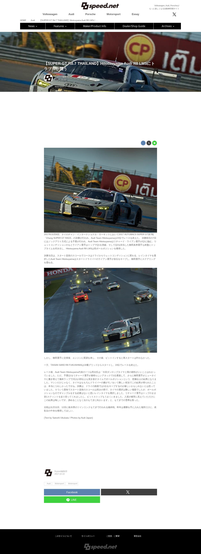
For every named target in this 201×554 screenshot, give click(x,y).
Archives (167, 26)
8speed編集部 (62, 76)
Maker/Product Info (94, 26)
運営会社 (137, 536)
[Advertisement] (100, 116)
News (31, 26)
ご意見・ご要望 (113, 536)
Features (59, 26)
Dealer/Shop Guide (134, 26)
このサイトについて (63, 536)
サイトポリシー (88, 536)
